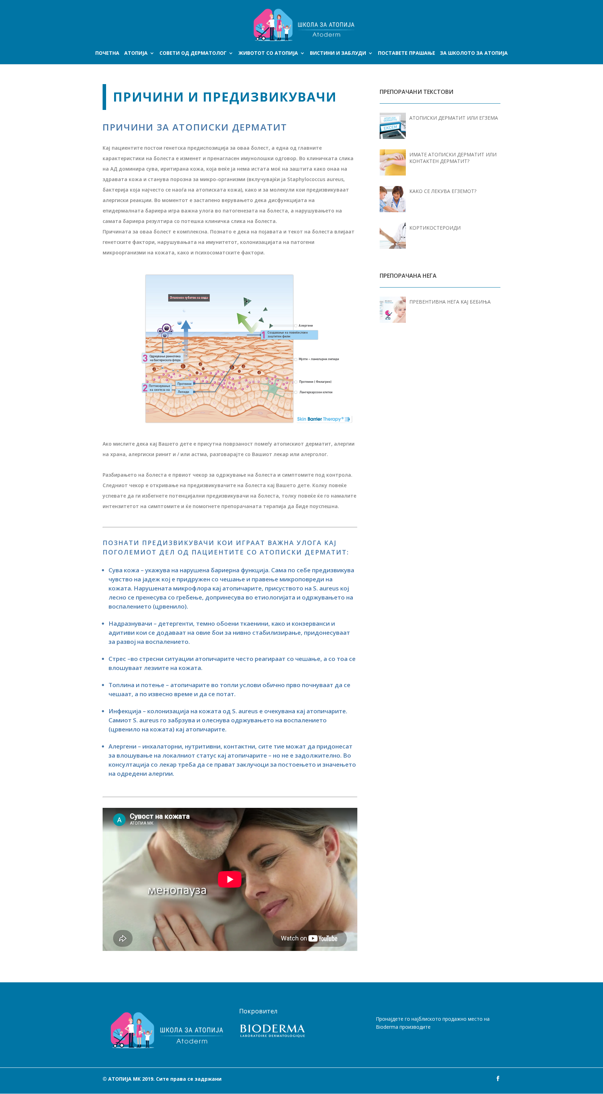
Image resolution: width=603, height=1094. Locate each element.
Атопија (136, 53)
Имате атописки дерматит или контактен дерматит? (453, 157)
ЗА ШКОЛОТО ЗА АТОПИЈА (474, 53)
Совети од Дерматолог (192, 53)
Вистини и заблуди (338, 53)
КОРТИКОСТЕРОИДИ (435, 227)
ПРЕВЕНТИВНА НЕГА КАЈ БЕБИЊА (450, 301)
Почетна (107, 53)
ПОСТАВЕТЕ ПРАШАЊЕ (406, 53)
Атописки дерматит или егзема (453, 117)
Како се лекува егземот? (442, 191)
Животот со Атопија (268, 53)
